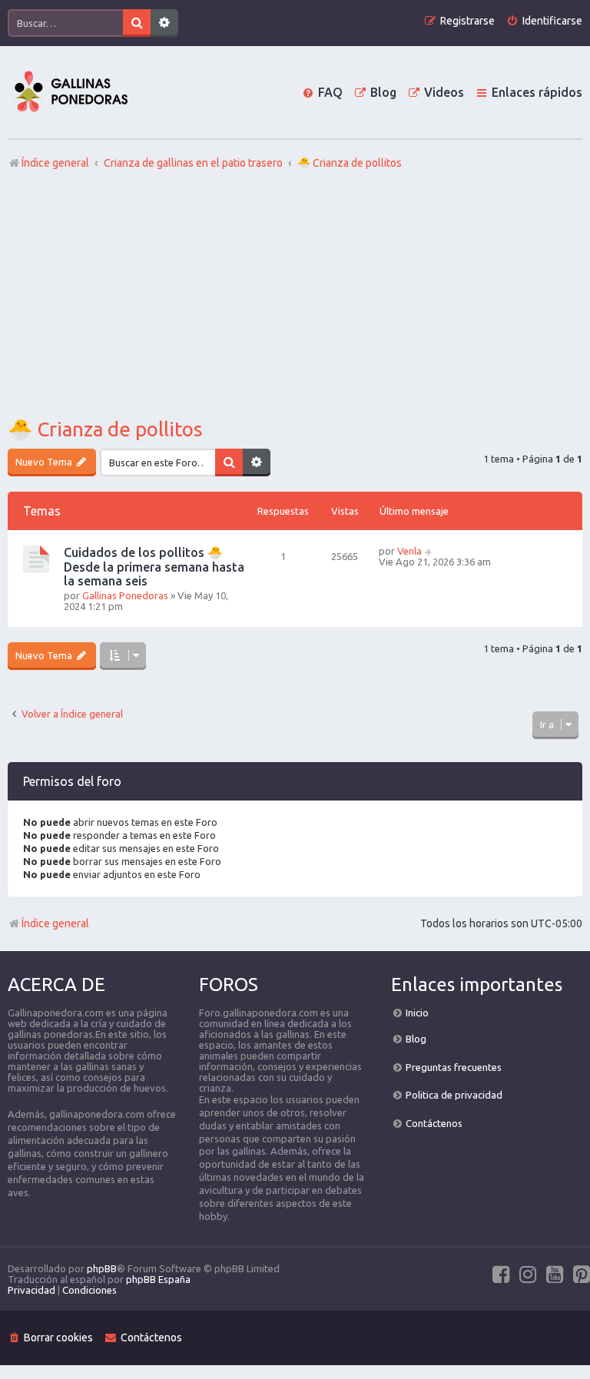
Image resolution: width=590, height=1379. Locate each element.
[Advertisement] (295, 294)
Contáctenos (434, 1123)
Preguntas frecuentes (454, 1067)
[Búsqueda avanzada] (164, 23)
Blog (416, 1038)
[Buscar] (137, 23)
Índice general (55, 923)
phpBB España (158, 1279)
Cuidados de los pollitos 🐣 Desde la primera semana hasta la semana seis (154, 566)
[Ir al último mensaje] (429, 550)
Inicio (417, 1012)
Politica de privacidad (454, 1094)
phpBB (102, 1268)
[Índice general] (71, 92)
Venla (409, 550)
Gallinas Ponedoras (125, 595)
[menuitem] (544, 21)
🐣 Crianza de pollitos (105, 429)
